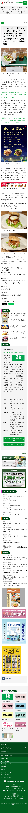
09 (21, 7)
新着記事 (3, 744)
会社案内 (3, 769)
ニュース (7, 7)
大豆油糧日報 (6, 719)
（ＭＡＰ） (19, 788)
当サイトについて (6, 772)
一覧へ (25, 491)
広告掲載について (6, 764)
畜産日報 (18, 701)
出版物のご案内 (5, 751)
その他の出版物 (7, 739)
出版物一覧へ (6, 461)
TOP (2, 7)
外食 (13, 7)
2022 (17, 7)
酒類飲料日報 (19, 710)
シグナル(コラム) (6, 748)
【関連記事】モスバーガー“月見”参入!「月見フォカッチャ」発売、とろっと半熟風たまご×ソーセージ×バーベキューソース (14, 95)
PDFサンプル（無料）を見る (14, 444)
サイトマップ (5, 775)
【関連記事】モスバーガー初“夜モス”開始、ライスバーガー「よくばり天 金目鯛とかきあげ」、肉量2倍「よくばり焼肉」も (14, 120)
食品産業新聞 (6, 701)
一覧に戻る (23, 453)
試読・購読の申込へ (8, 465)
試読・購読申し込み (6, 755)
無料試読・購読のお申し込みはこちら (14, 439)
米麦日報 (5, 710)
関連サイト (4, 766)
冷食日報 (18, 719)
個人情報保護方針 (6, 777)
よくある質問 (5, 761)
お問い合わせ (5, 758)
